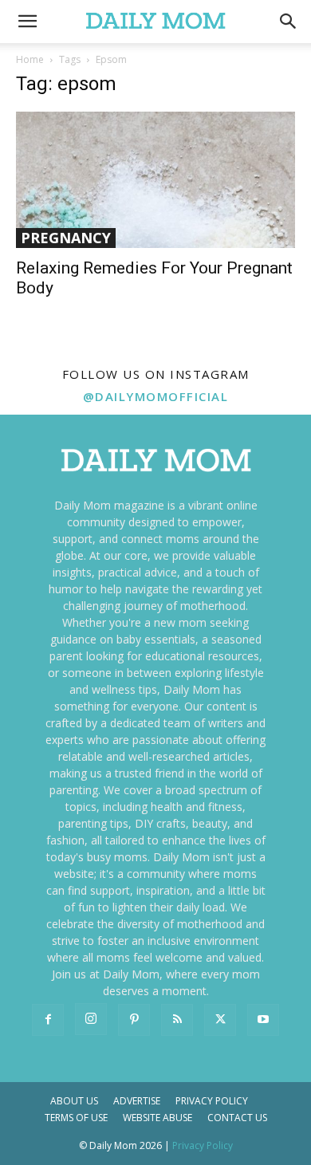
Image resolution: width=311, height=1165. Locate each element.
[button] (288, 21)
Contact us (237, 1117)
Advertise (136, 1101)
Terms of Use (76, 1117)
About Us (74, 1101)
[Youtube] (263, 1020)
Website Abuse (157, 1117)
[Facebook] (48, 1020)
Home (30, 59)
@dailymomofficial (156, 396)
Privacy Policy (211, 1101)
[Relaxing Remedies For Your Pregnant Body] (155, 180)
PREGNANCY (66, 237)
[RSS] (177, 1020)
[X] (220, 1020)
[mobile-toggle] (27, 21)
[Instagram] (91, 1019)
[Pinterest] (134, 1020)
